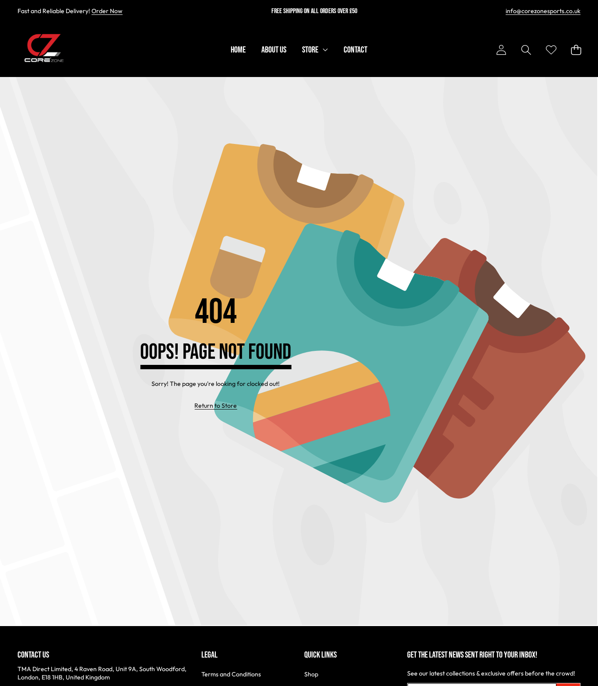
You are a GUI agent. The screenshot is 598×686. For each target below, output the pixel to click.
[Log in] (501, 50)
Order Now (107, 11)
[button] (526, 50)
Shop (311, 674)
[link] (215, 406)
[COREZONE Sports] (43, 49)
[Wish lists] (551, 50)
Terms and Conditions (231, 674)
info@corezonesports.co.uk (543, 11)
